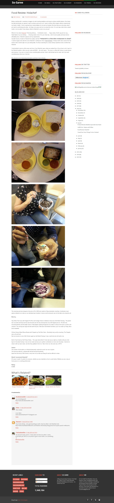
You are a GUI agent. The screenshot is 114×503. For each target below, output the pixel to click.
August (80, 120)
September (81, 118)
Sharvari (18, 421)
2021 (78, 96)
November (81, 113)
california (24, 479)
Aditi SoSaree (16, 17)
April (79, 141)
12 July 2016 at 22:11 (31, 397)
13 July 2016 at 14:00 (27, 421)
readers (15, 491)
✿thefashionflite (20, 439)
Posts (38, 479)
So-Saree (17, 2)
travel (22, 491)
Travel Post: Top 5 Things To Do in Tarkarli (88, 132)
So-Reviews (97, 3)
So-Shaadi (16, 479)
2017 (78, 106)
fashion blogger (18, 482)
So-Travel (87, 3)
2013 (78, 157)
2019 (78, 101)
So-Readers (78, 3)
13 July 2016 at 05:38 (25, 407)
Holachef (24, 33)
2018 (78, 103)
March (79, 143)
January (80, 148)
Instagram (99, 499)
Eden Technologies (23, 500)
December (81, 110)
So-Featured (57, 3)
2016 (78, 108)
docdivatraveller (21, 397)
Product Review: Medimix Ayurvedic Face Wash (89, 124)
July (79, 123)
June (79, 136)
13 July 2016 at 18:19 (31, 432)
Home (40, 3)
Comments (40, 482)
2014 (78, 154)
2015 (78, 152)
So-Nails (47, 3)
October (80, 115)
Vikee (18, 407)
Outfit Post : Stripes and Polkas (85, 127)
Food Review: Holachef (83, 130)
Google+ (87, 499)
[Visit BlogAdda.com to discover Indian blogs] (86, 87)
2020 (78, 98)
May (79, 138)
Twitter (95, 500)
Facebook (91, 499)
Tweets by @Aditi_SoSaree (81, 68)
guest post (16, 488)
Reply (17, 403)
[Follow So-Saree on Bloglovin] (82, 78)
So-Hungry (67, 3)
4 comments (43, 17)
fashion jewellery (18, 485)
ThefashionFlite (20, 432)
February (80, 146)
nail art (24, 488)
